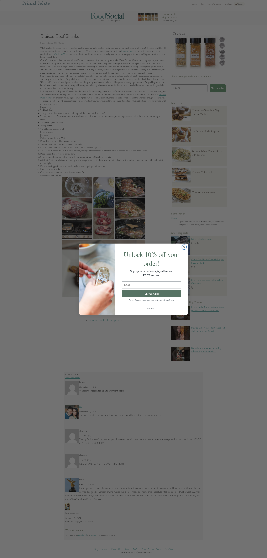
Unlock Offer (151, 293)
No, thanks (151, 308)
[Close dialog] (184, 247)
